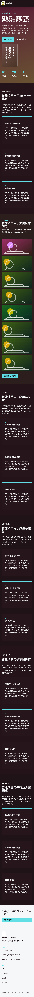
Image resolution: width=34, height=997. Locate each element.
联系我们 (5, 978)
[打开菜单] (30, 3)
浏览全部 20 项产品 (10, 376)
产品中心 (5, 973)
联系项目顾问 (8, 920)
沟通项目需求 (21, 39)
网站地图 (5, 983)
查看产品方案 (8, 39)
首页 (3, 968)
